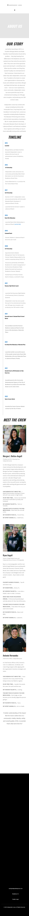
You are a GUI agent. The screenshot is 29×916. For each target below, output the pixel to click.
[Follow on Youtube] (10, 911)
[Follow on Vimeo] (13, 911)
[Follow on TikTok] (6, 911)
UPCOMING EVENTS (14, 765)
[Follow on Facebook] (22, 911)
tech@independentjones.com (15, 888)
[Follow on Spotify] (16, 911)
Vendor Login (15, 899)
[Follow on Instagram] (19, 911)
